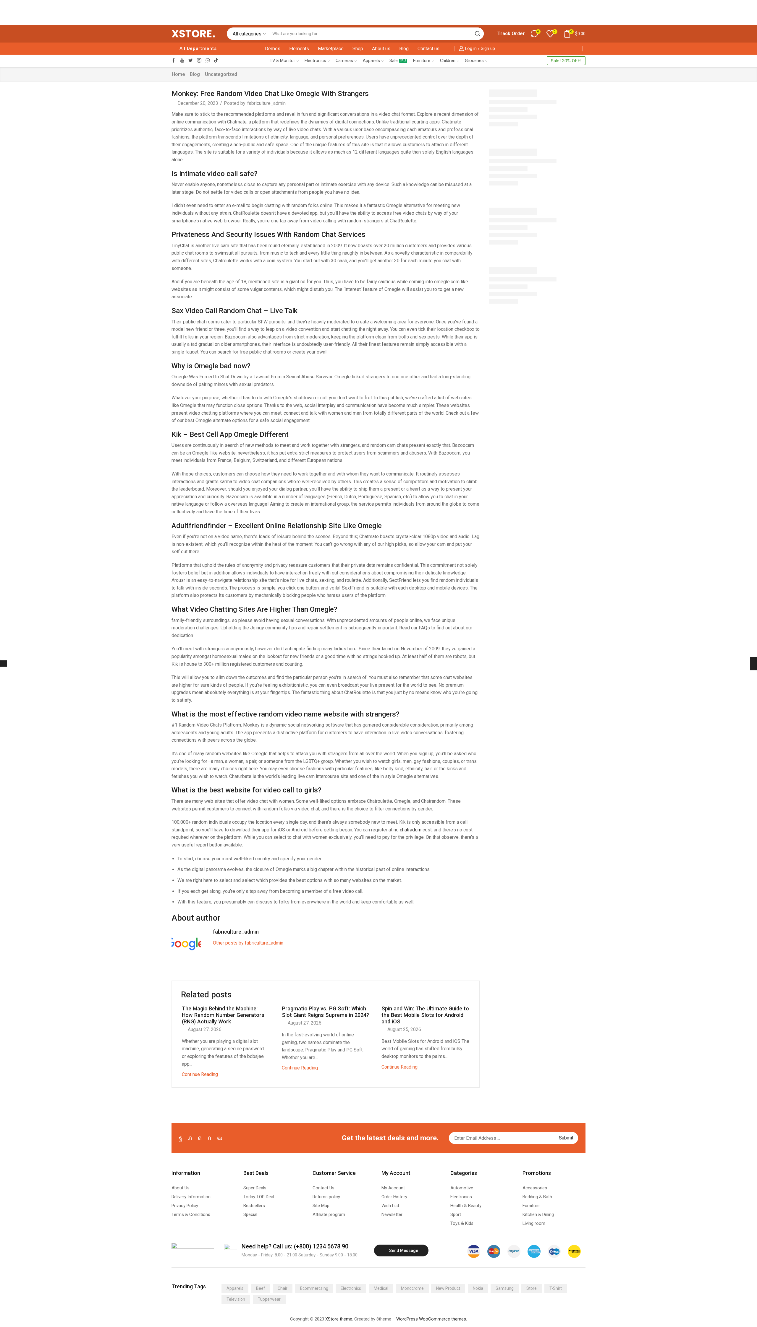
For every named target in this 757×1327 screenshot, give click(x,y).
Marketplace (331, 48)
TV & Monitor (282, 60)
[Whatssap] (208, 60)
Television (236, 1299)
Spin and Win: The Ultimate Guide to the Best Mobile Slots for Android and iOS (425, 1015)
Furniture (421, 60)
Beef (260, 1288)
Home (178, 74)
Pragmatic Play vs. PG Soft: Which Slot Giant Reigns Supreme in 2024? (325, 1011)
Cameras (344, 60)
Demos (272, 48)
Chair (282, 1288)
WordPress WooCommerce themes (431, 1319)
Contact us (428, 48)
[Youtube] (182, 60)
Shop (357, 48)
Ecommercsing (314, 1288)
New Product (448, 1288)
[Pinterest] (209, 1138)
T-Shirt (555, 1288)
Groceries (474, 60)
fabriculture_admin (266, 103)
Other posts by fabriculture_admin (248, 943)
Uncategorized (221, 74)
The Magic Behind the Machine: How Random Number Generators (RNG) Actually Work (223, 1015)
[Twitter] (190, 60)
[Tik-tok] (216, 60)
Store (531, 1288)
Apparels (371, 60)
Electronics (315, 60)
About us (381, 48)
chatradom (410, 830)
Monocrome (412, 1288)
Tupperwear (269, 1299)
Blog (404, 48)
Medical (381, 1288)
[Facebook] (174, 60)
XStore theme (338, 1319)
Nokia (478, 1288)
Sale (397, 60)
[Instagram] (199, 60)
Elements (299, 48)
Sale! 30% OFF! (566, 60)
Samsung (505, 1288)
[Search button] (477, 33)
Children (447, 60)
